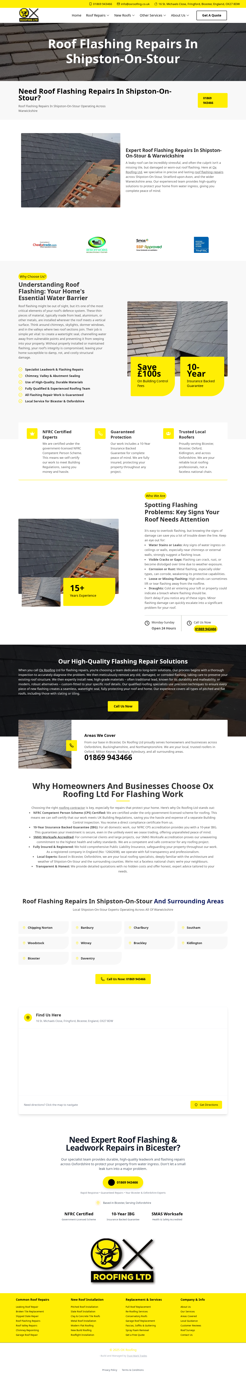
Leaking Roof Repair (27, 1306)
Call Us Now (123, 706)
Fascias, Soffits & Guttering (141, 1325)
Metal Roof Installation (83, 1320)
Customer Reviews (191, 1325)
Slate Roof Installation (83, 1311)
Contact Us (187, 1334)
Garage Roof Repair (27, 1334)
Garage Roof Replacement (140, 1320)
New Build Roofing (81, 1330)
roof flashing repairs (209, 172)
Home (76, 15)
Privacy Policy (109, 1369)
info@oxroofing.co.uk (135, 4)
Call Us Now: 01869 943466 (126, 979)
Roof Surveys (188, 1330)
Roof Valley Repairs (26, 1325)
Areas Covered (189, 1316)
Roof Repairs (96, 15)
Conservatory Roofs (136, 1316)
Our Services (188, 1311)
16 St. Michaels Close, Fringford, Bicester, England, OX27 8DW (199, 4)
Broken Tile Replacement (30, 1311)
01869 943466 (102, 4)
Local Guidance (189, 1320)
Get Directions (209, 1105)
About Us (178, 15)
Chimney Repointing (27, 1330)
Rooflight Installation (82, 1334)
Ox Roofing (47, 670)
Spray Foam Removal (137, 1330)
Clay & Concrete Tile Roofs (85, 1316)
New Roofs (122, 15)
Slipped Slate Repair (27, 1316)
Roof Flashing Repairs (28, 1320)
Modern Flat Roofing (82, 1325)
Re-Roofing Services (137, 1311)
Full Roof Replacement (138, 1306)
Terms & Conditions (133, 1369)
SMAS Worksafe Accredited (53, 837)
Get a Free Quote (135, 1334)
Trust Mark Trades (137, 1355)
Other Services (151, 15)
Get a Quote (211, 15)
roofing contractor (72, 808)
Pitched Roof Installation (84, 1306)
